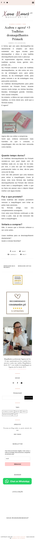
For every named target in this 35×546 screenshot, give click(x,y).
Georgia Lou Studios (18, 538)
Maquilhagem (7, 414)
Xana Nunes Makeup (19, 537)
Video (15, 414)
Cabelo (24, 411)
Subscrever (17, 464)
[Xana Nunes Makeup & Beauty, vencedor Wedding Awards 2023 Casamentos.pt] (17, 284)
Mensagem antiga (24, 266)
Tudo (24, 24)
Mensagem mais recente (9, 266)
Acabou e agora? (15, 24)
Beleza (18, 411)
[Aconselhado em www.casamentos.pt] (17, 314)
